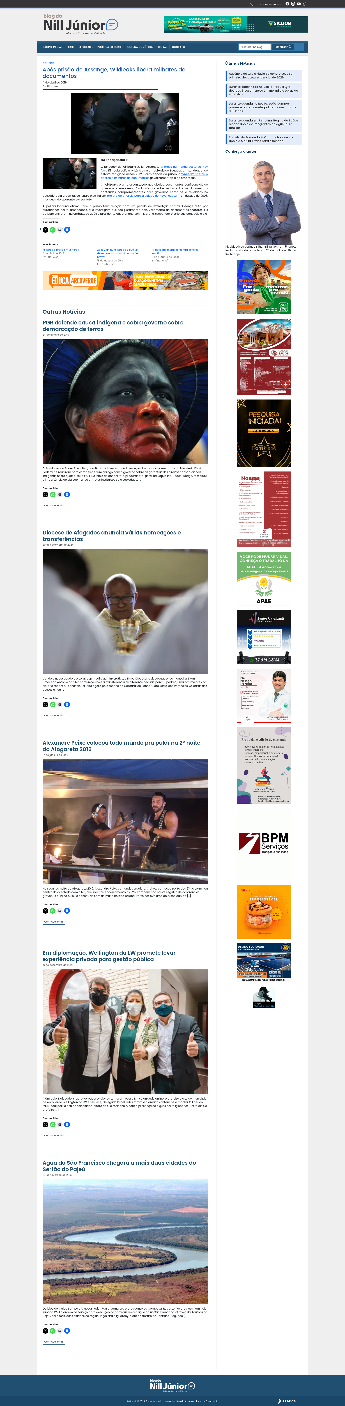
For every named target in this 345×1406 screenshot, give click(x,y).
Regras (162, 47)
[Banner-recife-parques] (264, 287)
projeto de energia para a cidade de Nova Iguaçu (142, 196)
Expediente (86, 47)
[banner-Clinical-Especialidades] (264, 509)
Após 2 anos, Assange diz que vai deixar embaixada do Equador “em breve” (119, 253)
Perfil (70, 47)
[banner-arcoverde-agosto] (125, 280)
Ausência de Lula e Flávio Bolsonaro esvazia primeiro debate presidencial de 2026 (261, 76)
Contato (178, 47)
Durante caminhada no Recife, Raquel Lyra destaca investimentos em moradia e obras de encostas (263, 90)
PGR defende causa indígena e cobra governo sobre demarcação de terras (113, 326)
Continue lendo (54, 505)
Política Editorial (110, 47)
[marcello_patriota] (264, 997)
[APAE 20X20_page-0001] (264, 579)
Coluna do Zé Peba (140, 47)
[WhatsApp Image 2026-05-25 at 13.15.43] (264, 357)
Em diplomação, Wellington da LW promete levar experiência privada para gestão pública (109, 956)
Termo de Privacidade (207, 1401)
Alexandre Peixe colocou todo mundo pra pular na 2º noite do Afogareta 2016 (121, 746)
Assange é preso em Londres (61, 250)
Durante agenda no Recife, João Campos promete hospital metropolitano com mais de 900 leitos (262, 107)
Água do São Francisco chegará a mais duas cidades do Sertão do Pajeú (119, 1166)
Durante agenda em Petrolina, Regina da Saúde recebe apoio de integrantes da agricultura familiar (263, 124)
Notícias (48, 63)
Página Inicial (52, 47)
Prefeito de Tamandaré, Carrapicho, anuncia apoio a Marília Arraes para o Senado (261, 139)
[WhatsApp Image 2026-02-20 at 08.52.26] (264, 433)
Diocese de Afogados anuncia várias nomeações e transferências (112, 536)
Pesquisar (281, 47)
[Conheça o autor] (263, 201)
